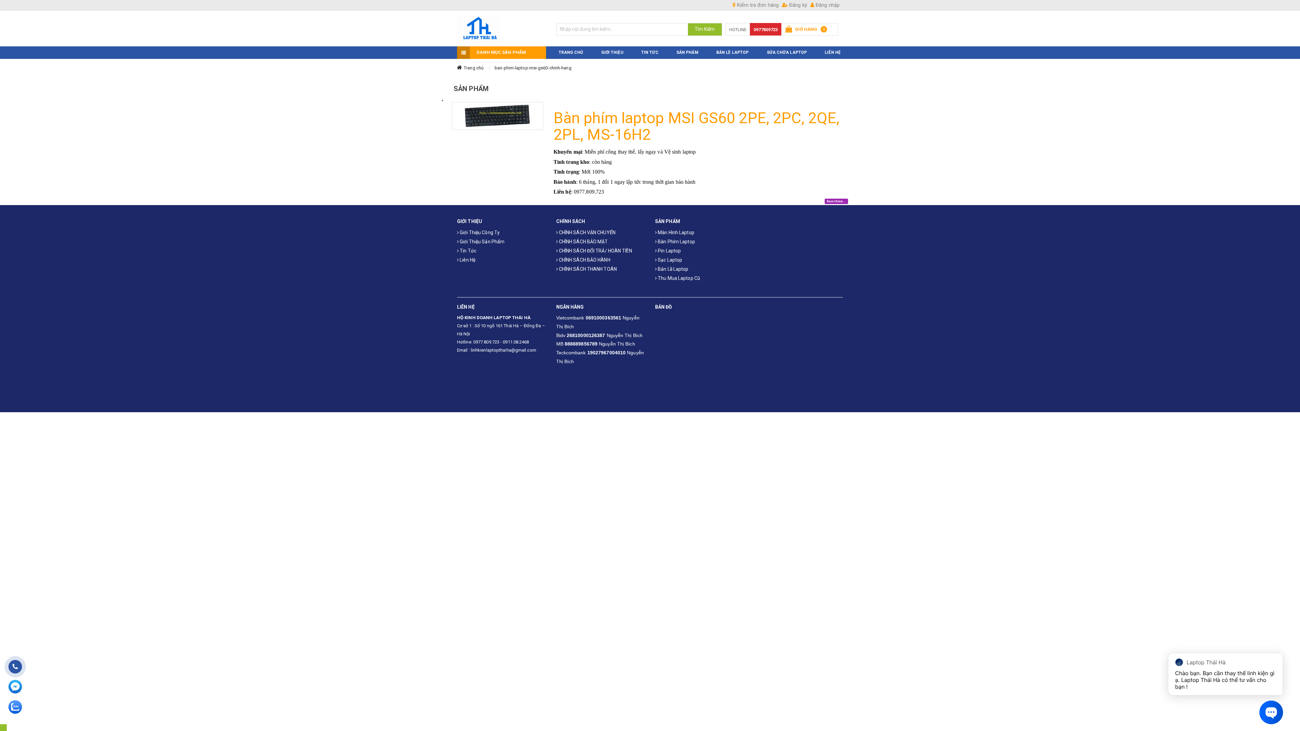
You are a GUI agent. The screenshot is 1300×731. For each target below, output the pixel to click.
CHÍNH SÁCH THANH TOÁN (587, 269)
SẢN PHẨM (687, 52)
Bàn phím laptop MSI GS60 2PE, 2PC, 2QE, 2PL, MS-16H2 (696, 126)
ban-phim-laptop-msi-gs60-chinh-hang (533, 67)
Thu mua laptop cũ (678, 278)
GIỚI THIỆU (612, 52)
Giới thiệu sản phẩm (481, 241)
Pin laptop (669, 250)
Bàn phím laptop (676, 241)
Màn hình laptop (675, 232)
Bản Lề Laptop (732, 52)
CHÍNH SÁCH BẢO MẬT (583, 241)
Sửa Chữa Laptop (787, 52)
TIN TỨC (649, 52)
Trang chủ (473, 67)
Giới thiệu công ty (479, 232)
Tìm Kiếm (705, 29)
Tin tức (467, 250)
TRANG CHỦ (571, 52)
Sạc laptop (669, 260)
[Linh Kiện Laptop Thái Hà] (501, 28)
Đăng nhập (827, 5)
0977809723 (766, 29)
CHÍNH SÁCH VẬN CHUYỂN (586, 232)
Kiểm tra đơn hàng (757, 5)
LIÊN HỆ (833, 52)
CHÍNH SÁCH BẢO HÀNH (584, 260)
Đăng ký (797, 5)
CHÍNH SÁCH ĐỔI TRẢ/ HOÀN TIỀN (595, 250)
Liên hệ (467, 260)
